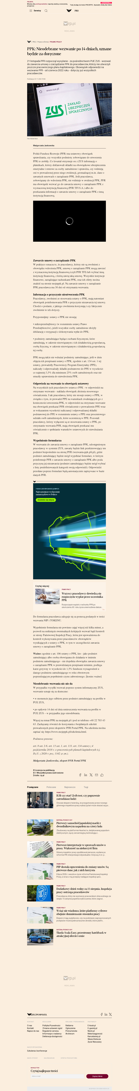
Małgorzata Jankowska (43, 145)
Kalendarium (49, 1058)
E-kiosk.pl (92, 1025)
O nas (29, 1025)
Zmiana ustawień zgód (52, 1028)
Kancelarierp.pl (94, 1036)
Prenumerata (71, 1031)
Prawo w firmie (42, 42)
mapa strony (32, 1058)
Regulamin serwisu (50, 1031)
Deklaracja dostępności (52, 1036)
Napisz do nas (33, 1031)
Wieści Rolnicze (94, 1039)
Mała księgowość (95, 1034)
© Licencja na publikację (44, 770)
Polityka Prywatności (51, 1025)
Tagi (86, 787)
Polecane (51, 787)
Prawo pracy (56, 42)
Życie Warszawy (95, 1042)
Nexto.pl (91, 1031)
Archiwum (70, 1034)
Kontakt (30, 1028)
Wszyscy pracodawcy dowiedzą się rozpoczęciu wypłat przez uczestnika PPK (82, 597)
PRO (77, 10)
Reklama (69, 1025)
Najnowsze (69, 787)
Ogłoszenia (70, 1028)
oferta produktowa (69, 1058)
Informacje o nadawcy (51, 1034)
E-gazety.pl (92, 1028)
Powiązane (32, 787)
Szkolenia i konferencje (37, 1051)
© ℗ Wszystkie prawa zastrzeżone (48, 773)
